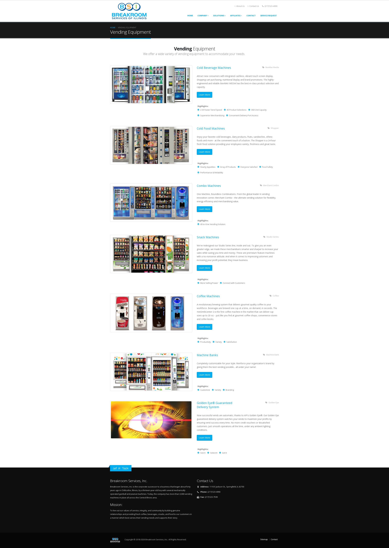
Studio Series (273, 237)
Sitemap (264, 539)
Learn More (204, 94)
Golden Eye (274, 402)
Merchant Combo (271, 185)
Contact (251, 15)
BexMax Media (272, 67)
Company (202, 15)
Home (190, 15)
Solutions (218, 15)
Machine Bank (272, 354)
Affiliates (235, 15)
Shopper (275, 128)
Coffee (276, 296)
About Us (240, 6)
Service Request (268, 15)
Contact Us (254, 6)
